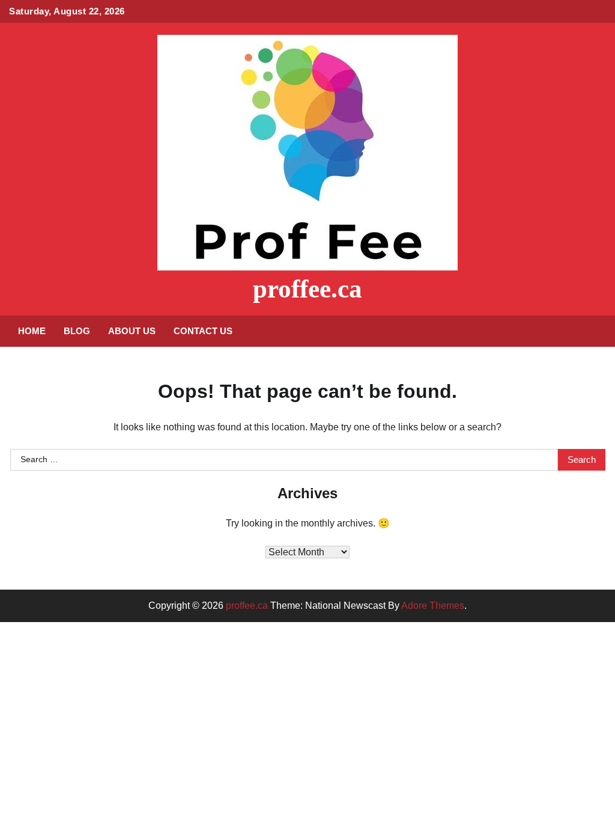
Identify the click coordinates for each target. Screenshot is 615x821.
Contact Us (203, 331)
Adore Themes (432, 605)
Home (32, 331)
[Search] (591, 331)
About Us (132, 331)
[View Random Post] (570, 331)
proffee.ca (307, 289)
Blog (77, 331)
